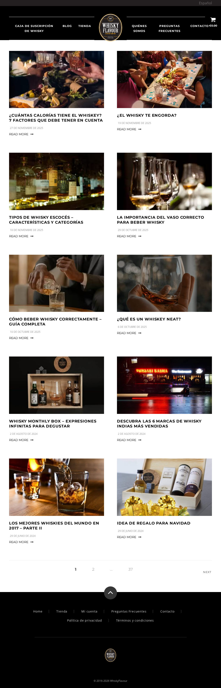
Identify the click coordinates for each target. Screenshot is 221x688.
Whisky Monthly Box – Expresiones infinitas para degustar (52, 424)
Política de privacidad (84, 620)
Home (37, 611)
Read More (18, 134)
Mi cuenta (89, 611)
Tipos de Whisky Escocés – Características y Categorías (46, 220)
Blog (67, 26)
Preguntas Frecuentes (169, 28)
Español (205, 3)
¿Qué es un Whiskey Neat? (149, 319)
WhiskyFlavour (118, 681)
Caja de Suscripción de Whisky (34, 28)
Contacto (199, 26)
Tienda (61, 611)
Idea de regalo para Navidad (154, 523)
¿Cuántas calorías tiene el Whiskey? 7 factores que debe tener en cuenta (56, 118)
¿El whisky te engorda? (147, 115)
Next (207, 572)
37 (130, 569)
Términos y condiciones (135, 620)
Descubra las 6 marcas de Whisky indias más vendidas (159, 424)
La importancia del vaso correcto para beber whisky (160, 220)
